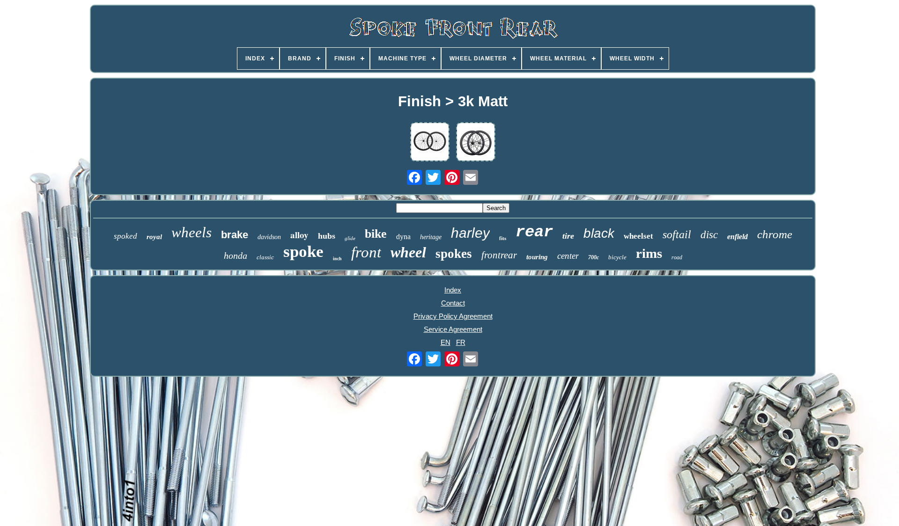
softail (677, 234)
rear (534, 232)
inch (337, 258)
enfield (737, 237)
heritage (431, 237)
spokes (453, 254)
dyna (403, 237)
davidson (269, 237)
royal (154, 237)
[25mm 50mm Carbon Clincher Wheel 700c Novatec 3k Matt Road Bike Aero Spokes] (430, 142)
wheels (191, 232)
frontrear (499, 255)
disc (709, 235)
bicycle (617, 257)
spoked (125, 236)
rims (649, 253)
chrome (774, 234)
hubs (326, 236)
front (366, 252)
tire (568, 236)
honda (235, 255)
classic (265, 257)
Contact (453, 303)
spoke (303, 251)
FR (460, 342)
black (598, 233)
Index (452, 290)
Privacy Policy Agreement (453, 316)
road (676, 257)
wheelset (638, 236)
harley (470, 233)
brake (234, 235)
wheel (408, 252)
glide (350, 238)
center (568, 256)
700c (593, 257)
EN (445, 342)
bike (376, 234)
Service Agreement (453, 329)
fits (502, 238)
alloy (299, 234)
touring (537, 257)
